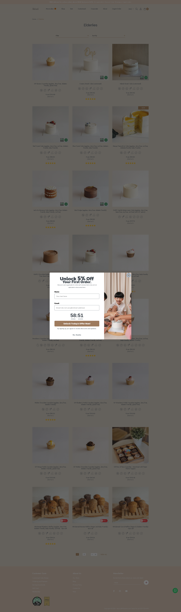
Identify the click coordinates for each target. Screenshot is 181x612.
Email (56, 303)
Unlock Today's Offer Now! (76, 323)
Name (56, 291)
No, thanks (77, 335)
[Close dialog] (129, 275)
